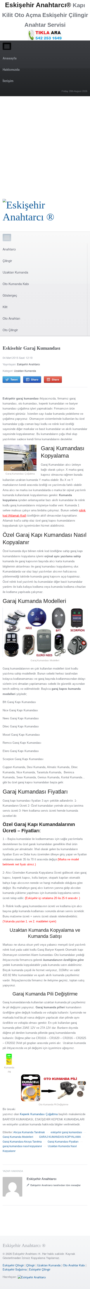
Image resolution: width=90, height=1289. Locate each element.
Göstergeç (10, 295)
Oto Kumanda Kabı (16, 284)
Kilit (5, 307)
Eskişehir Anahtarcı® (38, 4)
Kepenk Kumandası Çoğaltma (39, 1114)
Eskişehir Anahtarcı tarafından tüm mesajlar (55, 1185)
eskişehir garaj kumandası (66, 1132)
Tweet (14, 379)
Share (34, 379)
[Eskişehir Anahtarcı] (32, 1277)
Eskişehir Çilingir (13, 1265)
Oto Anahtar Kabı (74, 1265)
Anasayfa (10, 58)
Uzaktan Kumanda (15, 272)
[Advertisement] (45, 143)
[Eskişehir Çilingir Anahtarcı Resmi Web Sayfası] (45, 209)
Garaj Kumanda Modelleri (18, 1136)
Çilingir (7, 260)
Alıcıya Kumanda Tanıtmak (29, 1132)
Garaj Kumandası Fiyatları (63, 1141)
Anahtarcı (9, 249)
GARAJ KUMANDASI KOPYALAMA (60, 1136)
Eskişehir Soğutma (15, 1269)
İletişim (8, 81)
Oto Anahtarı (11, 318)
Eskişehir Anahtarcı (28, 364)
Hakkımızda (11, 69)
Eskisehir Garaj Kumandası (31, 347)
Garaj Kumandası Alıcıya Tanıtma (22, 1141)
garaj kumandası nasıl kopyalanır (22, 1146)
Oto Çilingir (10, 330)
